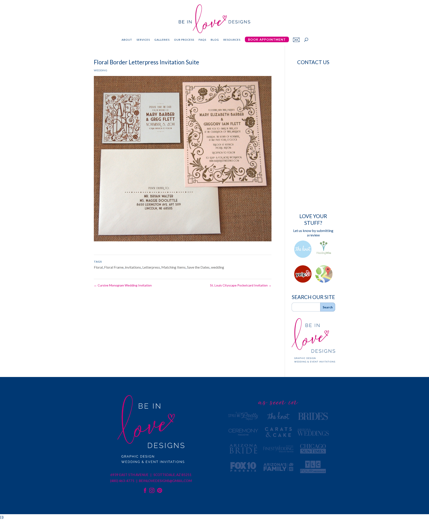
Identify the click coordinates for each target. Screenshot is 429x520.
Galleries (162, 39)
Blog (215, 39)
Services (143, 39)
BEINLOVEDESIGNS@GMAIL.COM (165, 481)
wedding (217, 267)
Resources (231, 39)
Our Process (184, 39)
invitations (133, 267)
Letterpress (151, 267)
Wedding (100, 70)
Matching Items (173, 267)
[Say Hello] (296, 40)
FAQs (202, 39)
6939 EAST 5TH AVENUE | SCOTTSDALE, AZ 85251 (150, 475)
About (127, 39)
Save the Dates (198, 267)
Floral (98, 267)
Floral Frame (114, 267)
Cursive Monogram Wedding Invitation (123, 285)
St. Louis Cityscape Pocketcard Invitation (240, 285)
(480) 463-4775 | (124, 481)
